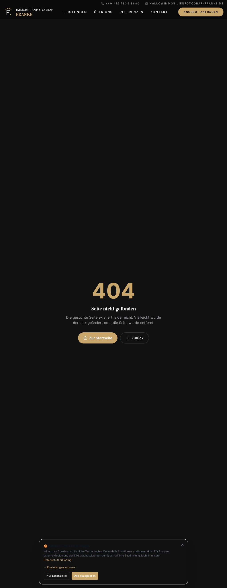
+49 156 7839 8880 (123, 3)
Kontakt (159, 12)
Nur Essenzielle (57, 575)
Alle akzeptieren (85, 575)
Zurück (137, 338)
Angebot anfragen (201, 12)
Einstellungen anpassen (61, 567)
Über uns (103, 12)
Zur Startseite (100, 338)
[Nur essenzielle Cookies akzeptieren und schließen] (182, 544)
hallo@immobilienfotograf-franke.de (186, 3)
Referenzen (131, 12)
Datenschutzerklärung (57, 560)
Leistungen (75, 12)
